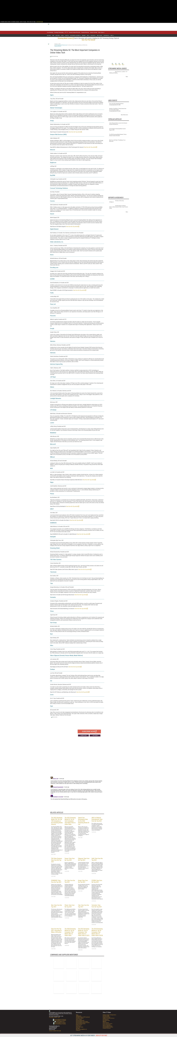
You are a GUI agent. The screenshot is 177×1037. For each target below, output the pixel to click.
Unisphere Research (107, 1028)
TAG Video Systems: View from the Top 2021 (56, 860)
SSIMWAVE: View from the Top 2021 (56, 881)
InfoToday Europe (106, 1020)
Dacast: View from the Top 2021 (70, 859)
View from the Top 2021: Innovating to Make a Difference (56, 930)
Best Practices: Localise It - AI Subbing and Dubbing (118, 72)
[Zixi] (96, 988)
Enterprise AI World (106, 1017)
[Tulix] (71, 988)
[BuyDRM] (71, 963)
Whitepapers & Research (75, 35)
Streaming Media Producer (108, 1027)
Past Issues (95, 735)
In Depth (66, 35)
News (62, 35)
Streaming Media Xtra (80, 1020)
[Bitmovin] (58, 963)
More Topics (101, 32)
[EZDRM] (58, 976)
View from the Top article (74, 132)
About (111, 35)
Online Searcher (106, 1022)
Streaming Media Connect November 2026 (8, 21)
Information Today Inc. (53, 1017)
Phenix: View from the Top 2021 (69, 906)
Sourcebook (38, 21)
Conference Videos (80, 1018)
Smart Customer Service (107, 1023)
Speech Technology (106, 1024)
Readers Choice (79, 1024)
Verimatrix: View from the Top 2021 (97, 906)
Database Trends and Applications (109, 1014)
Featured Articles (57, 46)
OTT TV (66, 32)
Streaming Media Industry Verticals (82, 1022)
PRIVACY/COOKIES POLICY (54, 1030)
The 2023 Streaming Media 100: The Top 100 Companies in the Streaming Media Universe (57, 821)
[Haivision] (71, 976)
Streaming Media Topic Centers (82, 1021)
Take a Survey (99, 35)
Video (88, 35)
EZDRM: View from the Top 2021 (97, 881)
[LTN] (83, 976)
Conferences (106, 35)
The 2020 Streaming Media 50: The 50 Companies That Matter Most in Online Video (70, 932)
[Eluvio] (96, 963)
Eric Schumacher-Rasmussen (61, 45)
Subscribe (57, 35)
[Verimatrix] (83, 988)
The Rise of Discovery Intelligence (116, 201)
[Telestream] (58, 988)
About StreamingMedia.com (81, 1029)
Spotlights (78, 1028)
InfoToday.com (106, 1019)
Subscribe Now (88, 731)
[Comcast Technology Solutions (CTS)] (83, 963)
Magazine (78, 1015)
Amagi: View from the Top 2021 (83, 881)
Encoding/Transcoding (59, 32)
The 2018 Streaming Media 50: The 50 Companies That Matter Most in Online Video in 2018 (97, 932)
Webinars (84, 35)
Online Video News (79, 1027)
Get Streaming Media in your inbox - (88, 1035)
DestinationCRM (106, 1015)
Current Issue (83, 735)
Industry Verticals (93, 32)
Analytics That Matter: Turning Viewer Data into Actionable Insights (117, 109)
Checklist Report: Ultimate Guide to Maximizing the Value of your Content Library (118, 207)
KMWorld (104, 1021)
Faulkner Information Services (108, 1018)
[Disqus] (77, 758)
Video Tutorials (79, 1019)
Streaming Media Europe (107, 1025)
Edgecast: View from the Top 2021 (83, 859)
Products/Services (85, 32)
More (127, 76)
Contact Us (78, 1030)
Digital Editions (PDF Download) (83, 1017)
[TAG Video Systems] (96, 976)
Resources (93, 35)
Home (53, 35)
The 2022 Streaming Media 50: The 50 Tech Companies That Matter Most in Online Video (70, 821)
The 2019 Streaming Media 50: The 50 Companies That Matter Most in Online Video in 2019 (83, 932)
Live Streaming (50, 32)
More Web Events (124, 114)
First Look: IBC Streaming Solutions (116, 103)
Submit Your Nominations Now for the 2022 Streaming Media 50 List (83, 821)
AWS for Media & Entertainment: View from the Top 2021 (97, 819)
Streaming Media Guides (80, 1023)
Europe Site (22, 21)
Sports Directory (30, 21)
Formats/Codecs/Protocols (74, 32)
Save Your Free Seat (87, 40)
